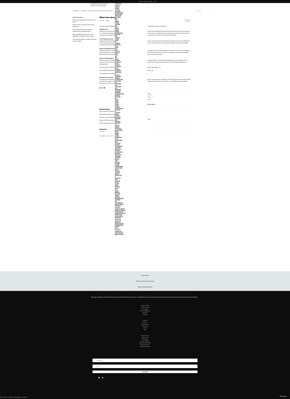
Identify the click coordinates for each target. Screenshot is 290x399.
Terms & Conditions (3, 397)
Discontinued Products (119, 205)
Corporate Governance (145, 343)
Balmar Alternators (119, 78)
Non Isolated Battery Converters (118, 144)
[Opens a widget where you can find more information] (283, 396)
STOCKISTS (145, 1)
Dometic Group (145, 335)
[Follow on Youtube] (99, 377)
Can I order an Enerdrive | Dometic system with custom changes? (84, 40)
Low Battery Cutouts (117, 162)
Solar (117, 100)
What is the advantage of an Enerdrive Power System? (83, 20)
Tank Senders (117, 186)
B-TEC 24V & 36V (116, 55)
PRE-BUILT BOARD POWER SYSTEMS (117, 21)
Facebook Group (120, 213)
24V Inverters (118, 86)
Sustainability (145, 337)
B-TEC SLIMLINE (117, 51)
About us (145, 322)
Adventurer (118, 14)
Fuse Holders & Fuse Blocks (117, 182)
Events (117, 226)
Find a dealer (119, 212)
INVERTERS (118, 81)
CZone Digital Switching (118, 136)
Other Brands (117, 191)
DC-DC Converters (118, 139)
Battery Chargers (118, 61)
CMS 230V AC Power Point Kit (117, 39)
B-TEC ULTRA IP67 (116, 47)
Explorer (118, 17)
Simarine (117, 200)
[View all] (116, 189)
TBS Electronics (119, 202)
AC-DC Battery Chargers (118, 69)
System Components (119, 165)
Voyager (117, 11)
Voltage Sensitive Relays (118, 158)
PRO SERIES (117, 58)
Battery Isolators (118, 154)
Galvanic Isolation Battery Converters (118, 150)
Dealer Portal (119, 234)
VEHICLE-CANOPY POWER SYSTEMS (117, 8)
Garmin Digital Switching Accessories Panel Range (119, 129)
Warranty (118, 217)
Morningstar (119, 198)
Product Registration (145, 311)
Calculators (119, 216)
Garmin (117, 197)
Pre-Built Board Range (117, 28)
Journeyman (119, 13)
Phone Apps (118, 214)
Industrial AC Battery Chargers (118, 74)
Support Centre (120, 209)
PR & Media (145, 339)
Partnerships (119, 225)
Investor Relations (145, 341)
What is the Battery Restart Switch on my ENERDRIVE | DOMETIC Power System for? (83, 35)
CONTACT (117, 230)
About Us (118, 222)
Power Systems (84, 10)
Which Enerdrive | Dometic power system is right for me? (83, 25)
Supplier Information (145, 346)
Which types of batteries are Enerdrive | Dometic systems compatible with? (82, 30)
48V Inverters (118, 89)
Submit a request (120, 210)
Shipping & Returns (18, 397)
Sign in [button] (149, 119)
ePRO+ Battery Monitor (117, 116)
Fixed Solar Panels (117, 103)
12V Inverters (118, 83)
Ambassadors (119, 224)
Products (118, 221)
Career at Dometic (145, 344)
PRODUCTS (118, 4)
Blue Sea (117, 194)
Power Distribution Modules (119, 33)
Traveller (118, 15)
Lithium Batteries (118, 44)
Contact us (118, 231)
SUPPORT (140, 1)
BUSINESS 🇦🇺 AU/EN (152, 1)
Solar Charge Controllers (119, 107)
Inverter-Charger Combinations (119, 92)
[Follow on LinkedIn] (102, 377)
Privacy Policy (11, 397)
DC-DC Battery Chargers (118, 65)
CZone (117, 195)
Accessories (119, 168)
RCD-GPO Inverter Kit (117, 97)
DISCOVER (118, 219)
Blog (116, 228)
